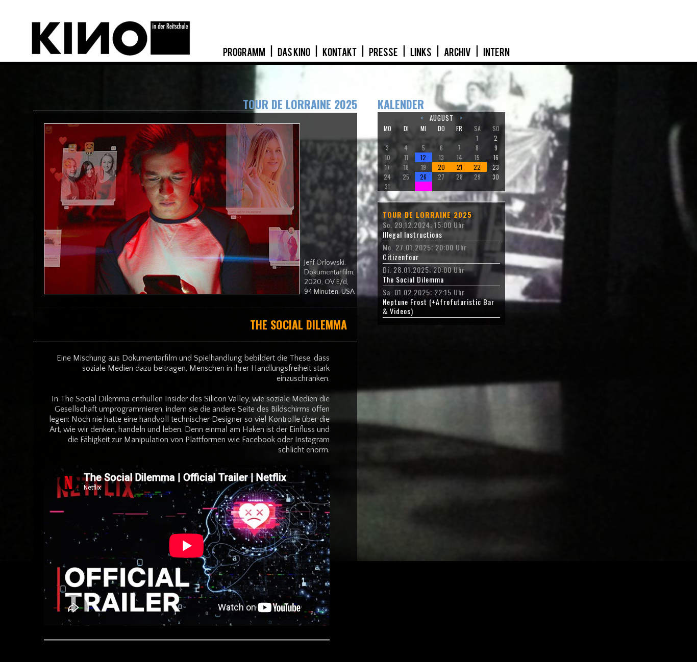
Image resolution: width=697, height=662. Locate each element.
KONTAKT (340, 52)
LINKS (421, 52)
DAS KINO (294, 52)
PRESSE (384, 52)
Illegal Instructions (412, 234)
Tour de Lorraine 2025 (427, 214)
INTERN (496, 52)
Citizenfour (401, 257)
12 (423, 157)
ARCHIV (458, 52)
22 (477, 167)
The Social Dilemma (413, 279)
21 (459, 167)
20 (441, 167)
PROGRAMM (244, 52)
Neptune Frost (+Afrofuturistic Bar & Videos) (438, 306)
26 (423, 176)
